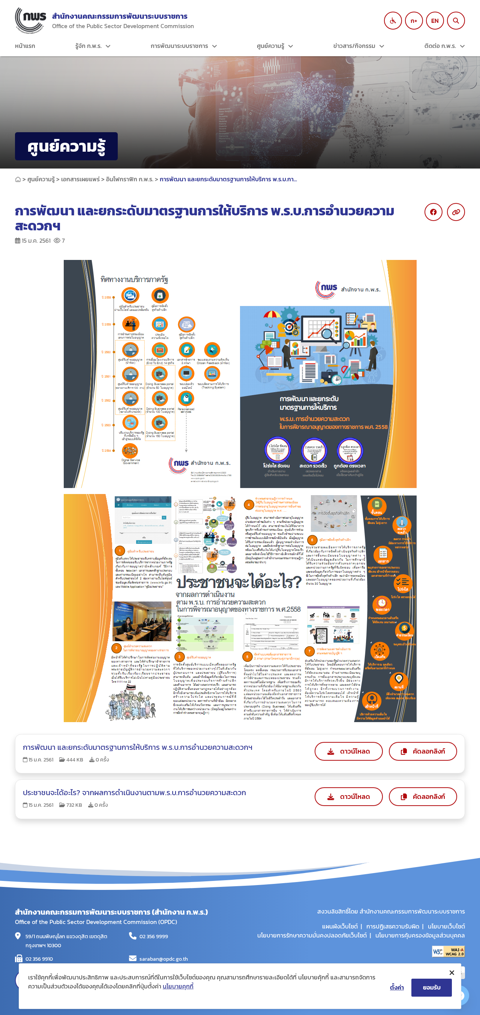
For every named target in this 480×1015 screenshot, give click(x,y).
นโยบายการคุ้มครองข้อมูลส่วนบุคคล (420, 935)
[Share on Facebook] (433, 212)
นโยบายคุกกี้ (178, 986)
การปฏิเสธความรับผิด (392, 926)
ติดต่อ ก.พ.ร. (440, 45)
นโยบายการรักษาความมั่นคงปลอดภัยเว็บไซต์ (312, 935)
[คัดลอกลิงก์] (456, 212)
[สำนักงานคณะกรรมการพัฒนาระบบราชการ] (30, 20)
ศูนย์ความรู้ (270, 45)
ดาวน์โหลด (355, 751)
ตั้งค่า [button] (397, 987)
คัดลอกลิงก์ (429, 751)
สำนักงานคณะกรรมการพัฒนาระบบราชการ (120, 16)
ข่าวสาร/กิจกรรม (354, 45)
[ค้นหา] (456, 21)
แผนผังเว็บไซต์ (340, 926)
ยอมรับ (432, 987)
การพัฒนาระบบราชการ (179, 45)
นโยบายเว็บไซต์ (446, 926)
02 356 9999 (154, 936)
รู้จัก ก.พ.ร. (88, 45)
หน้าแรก (25, 45)
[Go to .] (18, 179)
